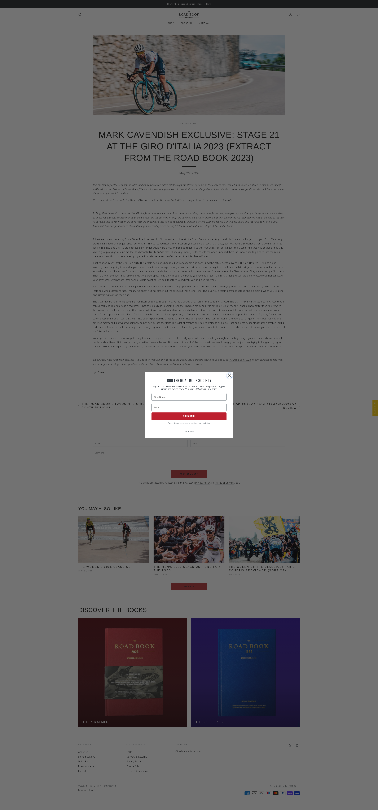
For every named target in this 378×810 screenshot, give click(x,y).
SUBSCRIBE (189, 416)
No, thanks (189, 431)
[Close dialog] (229, 375)
